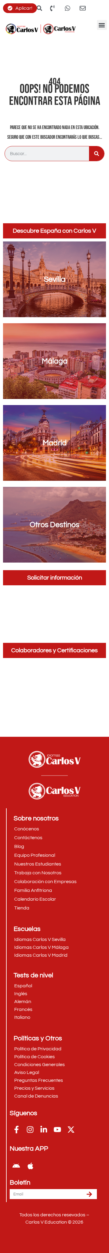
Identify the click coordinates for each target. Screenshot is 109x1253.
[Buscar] (96, 153)
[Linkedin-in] (44, 1129)
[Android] (16, 1165)
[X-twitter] (71, 1129)
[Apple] (30, 1165)
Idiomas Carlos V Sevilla (40, 939)
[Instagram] (30, 1129)
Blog (19, 846)
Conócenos (26, 828)
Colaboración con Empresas (45, 881)
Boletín (20, 1182)
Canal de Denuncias (36, 1096)
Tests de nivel (33, 975)
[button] (102, 25)
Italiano (22, 1017)
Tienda (21, 908)
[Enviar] (89, 1194)
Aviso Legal (26, 1072)
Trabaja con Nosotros (37, 872)
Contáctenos (28, 837)
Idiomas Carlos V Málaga (41, 947)
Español (23, 985)
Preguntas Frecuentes (38, 1080)
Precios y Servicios (34, 1088)
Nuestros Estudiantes (37, 864)
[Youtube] (57, 1129)
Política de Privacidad (37, 1048)
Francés (23, 1009)
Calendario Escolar (35, 899)
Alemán (22, 1001)
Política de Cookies (34, 1056)
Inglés (20, 993)
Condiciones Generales (39, 1064)
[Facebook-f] (16, 1129)
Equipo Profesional (34, 855)
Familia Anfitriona (33, 890)
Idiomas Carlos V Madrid (41, 955)
